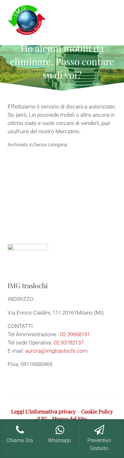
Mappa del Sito (69, 418)
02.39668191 (75, 334)
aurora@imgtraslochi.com (56, 351)
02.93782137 (69, 343)
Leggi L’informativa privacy (43, 411)
